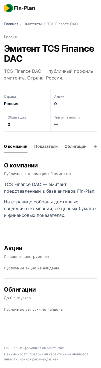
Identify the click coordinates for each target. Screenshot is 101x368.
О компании (15, 146)
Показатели (46, 146)
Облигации (76, 146)
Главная (11, 24)
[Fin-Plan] (19, 8)
